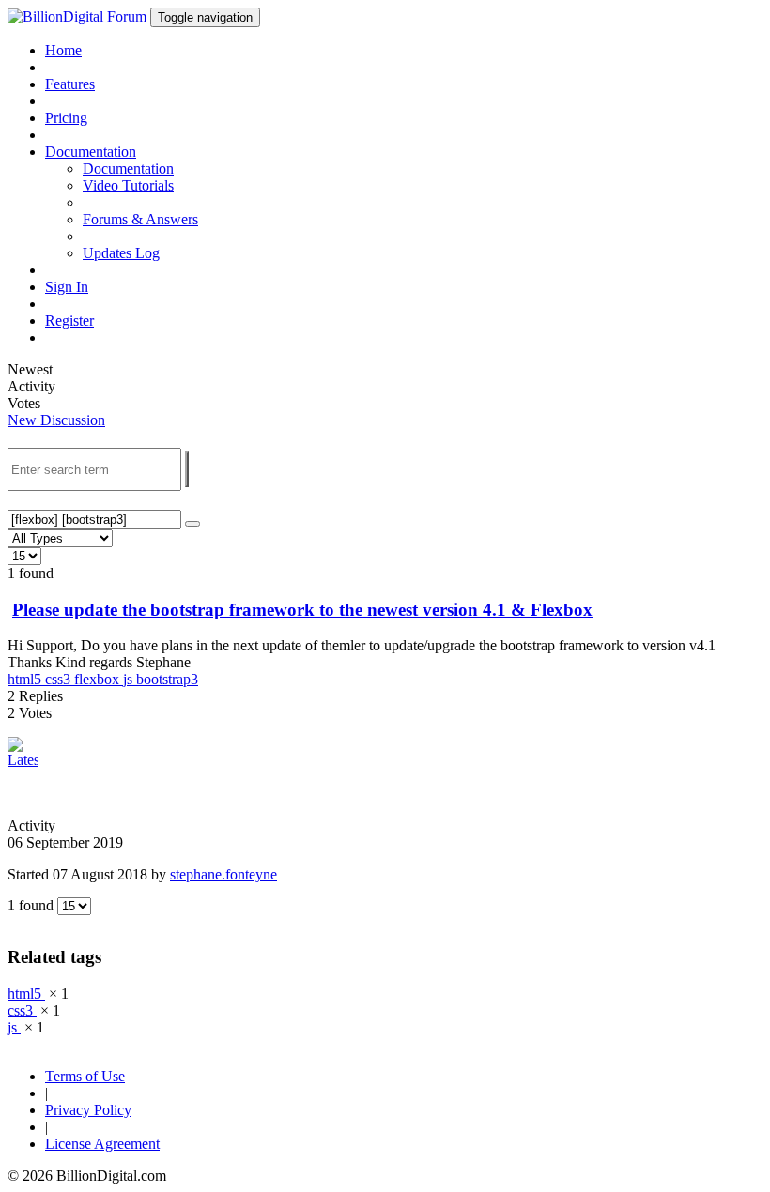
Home (63, 50)
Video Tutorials (128, 185)
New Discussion (56, 420)
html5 (26, 679)
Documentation (128, 168)
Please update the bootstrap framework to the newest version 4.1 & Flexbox (302, 609)
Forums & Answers (140, 219)
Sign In (66, 287)
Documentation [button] (90, 152)
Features (70, 84)
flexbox (98, 679)
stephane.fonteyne (223, 874)
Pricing (66, 118)
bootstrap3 (167, 679)
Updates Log (121, 253)
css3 (59, 679)
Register (69, 321)
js (129, 679)
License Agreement (102, 1144)
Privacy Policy (88, 1110)
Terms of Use (85, 1076)
